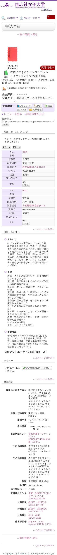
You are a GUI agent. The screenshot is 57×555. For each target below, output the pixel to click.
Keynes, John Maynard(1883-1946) (40, 522)
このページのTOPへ (45, 229)
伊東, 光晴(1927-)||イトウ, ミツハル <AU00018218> (39, 496)
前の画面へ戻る (28, 34)
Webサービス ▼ (32, 18)
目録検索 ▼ (12, 18)
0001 (24, 152)
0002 (24, 190)
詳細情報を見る (35, 114)
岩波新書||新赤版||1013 (33, 167)
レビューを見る (13, 114)
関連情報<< (48, 67)
